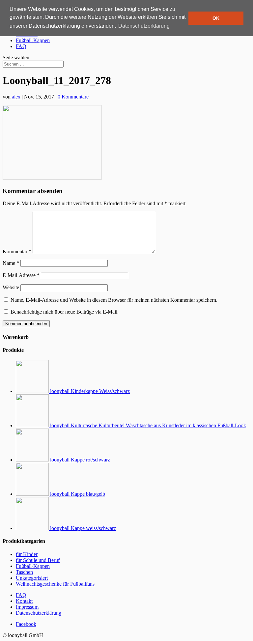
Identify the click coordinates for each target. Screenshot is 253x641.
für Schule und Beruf (38, 560)
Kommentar (17, 251)
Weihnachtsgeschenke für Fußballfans (55, 584)
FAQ (21, 46)
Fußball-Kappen (33, 40)
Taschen (24, 572)
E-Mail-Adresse (21, 275)
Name (11, 263)
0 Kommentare (73, 96)
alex (16, 96)
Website (11, 287)
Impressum (27, 607)
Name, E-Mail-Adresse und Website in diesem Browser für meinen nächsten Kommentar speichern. (114, 300)
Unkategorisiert (32, 578)
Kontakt (24, 601)
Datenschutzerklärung (38, 613)
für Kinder (27, 554)
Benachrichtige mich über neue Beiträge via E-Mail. (65, 312)
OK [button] (215, 18)
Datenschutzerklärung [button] (144, 26)
